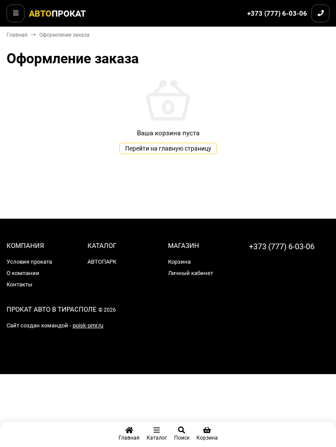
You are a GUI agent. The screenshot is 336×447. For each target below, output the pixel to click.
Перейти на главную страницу (168, 148)
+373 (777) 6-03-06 (277, 13)
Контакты (19, 284)
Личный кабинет (190, 273)
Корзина (179, 261)
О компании (23, 273)
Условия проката (29, 261)
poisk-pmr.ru (88, 325)
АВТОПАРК (102, 261)
